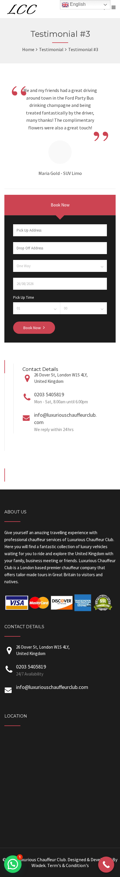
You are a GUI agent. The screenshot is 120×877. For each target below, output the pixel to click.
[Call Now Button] (106, 865)
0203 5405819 (49, 394)
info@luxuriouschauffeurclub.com (52, 687)
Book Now (60, 205)
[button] (13, 864)
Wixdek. (38, 865)
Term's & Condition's (68, 865)
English (77, 4)
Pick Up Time (23, 297)
